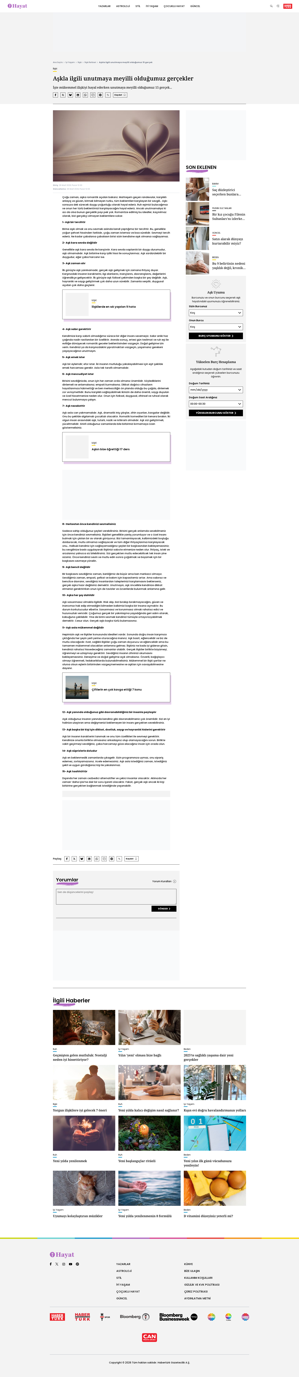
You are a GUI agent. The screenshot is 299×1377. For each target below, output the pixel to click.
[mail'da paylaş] (92, 94)
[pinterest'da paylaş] (100, 94)
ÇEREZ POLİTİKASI (196, 1291)
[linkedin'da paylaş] (77, 94)
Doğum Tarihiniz (199, 383)
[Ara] (271, 6)
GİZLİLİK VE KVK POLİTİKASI (201, 1285)
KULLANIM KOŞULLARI (198, 1278)
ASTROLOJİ (124, 1271)
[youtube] (70, 1264)
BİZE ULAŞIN (192, 1271)
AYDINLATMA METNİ (197, 1298)
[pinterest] (77, 1264)
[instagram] (63, 1264)
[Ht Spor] (105, 1317)
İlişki (80, 62)
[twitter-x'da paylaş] (62, 94)
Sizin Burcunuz (198, 306)
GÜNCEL (121, 1298)
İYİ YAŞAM (123, 1285)
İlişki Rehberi (90, 62)
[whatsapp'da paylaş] (85, 94)
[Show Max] (245, 1317)
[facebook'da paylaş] (55, 94)
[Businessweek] (178, 1317)
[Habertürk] (57, 1317)
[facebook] (51, 1264)
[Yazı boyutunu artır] (108, 94)
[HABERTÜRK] (288, 6)
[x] (56, 1264)
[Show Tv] (211, 1317)
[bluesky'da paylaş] (70, 94)
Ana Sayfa (58, 62)
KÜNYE (188, 1264)
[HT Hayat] (149, 1255)
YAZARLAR (123, 1264)
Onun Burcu (196, 320)
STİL (119, 1278)
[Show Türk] (228, 1317)
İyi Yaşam (70, 62)
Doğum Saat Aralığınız (203, 397)
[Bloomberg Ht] (135, 1317)
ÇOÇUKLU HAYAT (128, 1291)
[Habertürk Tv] (82, 1317)
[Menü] (278, 6)
